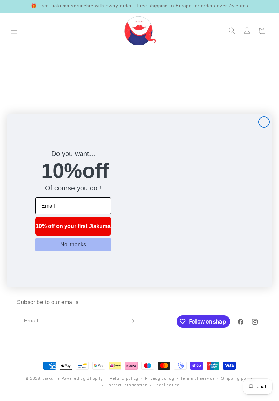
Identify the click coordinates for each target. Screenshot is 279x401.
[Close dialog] (264, 122)
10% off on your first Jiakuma (73, 226)
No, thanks (73, 244)
